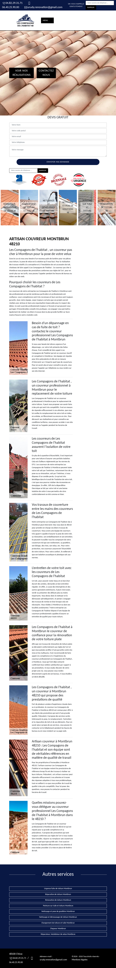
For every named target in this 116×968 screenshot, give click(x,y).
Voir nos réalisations (22, 72)
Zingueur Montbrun (58, 929)
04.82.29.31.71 (14, 3)
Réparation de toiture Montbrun (58, 894)
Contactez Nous (46, 72)
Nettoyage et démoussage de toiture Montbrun (58, 917)
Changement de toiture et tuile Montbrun (58, 923)
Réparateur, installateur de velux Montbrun (58, 934)
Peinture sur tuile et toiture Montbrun (58, 906)
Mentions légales (79, 960)
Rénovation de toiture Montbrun (58, 900)
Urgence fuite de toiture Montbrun (58, 889)
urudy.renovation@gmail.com (44, 7)
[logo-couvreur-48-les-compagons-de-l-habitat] (25, 20)
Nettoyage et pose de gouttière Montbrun (58, 911)
